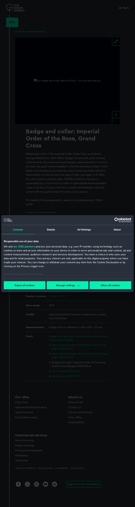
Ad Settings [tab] (84, 229)
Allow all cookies (110, 285)
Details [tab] (51, 229)
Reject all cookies (25, 285)
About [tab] (117, 229)
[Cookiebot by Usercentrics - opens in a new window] (116, 220)
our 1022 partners (24, 246)
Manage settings (65, 285)
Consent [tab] (18, 229)
